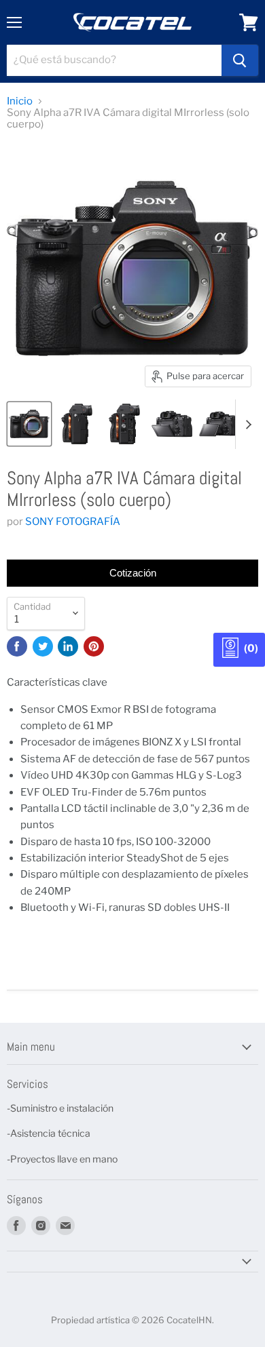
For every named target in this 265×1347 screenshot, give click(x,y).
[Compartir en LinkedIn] (68, 646)
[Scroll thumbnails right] (246, 424)
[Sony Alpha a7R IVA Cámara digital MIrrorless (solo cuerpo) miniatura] (29, 424)
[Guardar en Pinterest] (94, 646)
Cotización (132, 573)
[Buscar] (240, 60)
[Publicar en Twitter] (43, 646)
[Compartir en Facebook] (17, 646)
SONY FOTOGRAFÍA (72, 521)
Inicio (20, 101)
